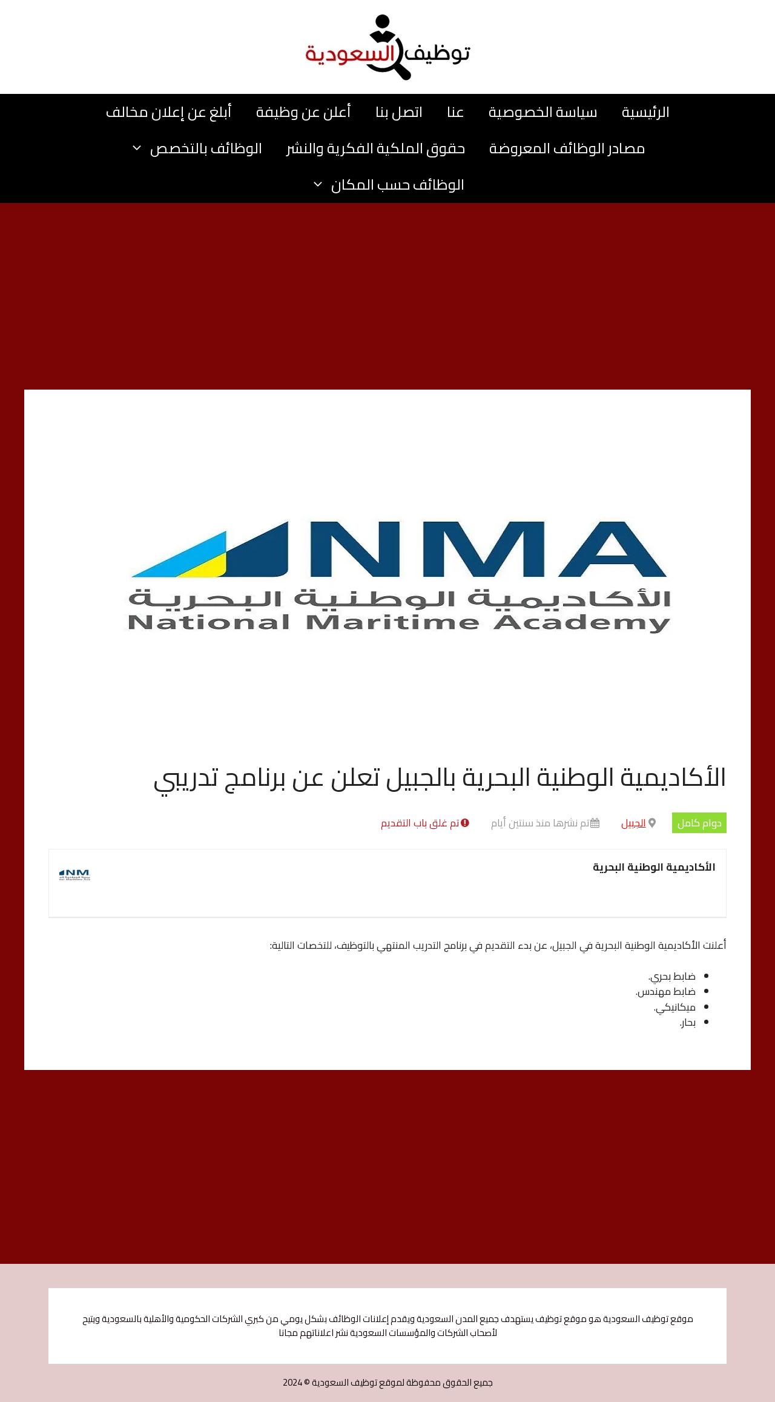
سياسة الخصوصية (543, 111)
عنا (455, 111)
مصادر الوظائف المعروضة (567, 148)
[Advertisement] (387, 300)
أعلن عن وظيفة (303, 111)
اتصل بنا (399, 111)
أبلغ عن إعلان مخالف (169, 111)
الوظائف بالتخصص (206, 148)
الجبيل (633, 822)
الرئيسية (646, 111)
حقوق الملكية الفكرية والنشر (375, 148)
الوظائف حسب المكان (397, 184)
